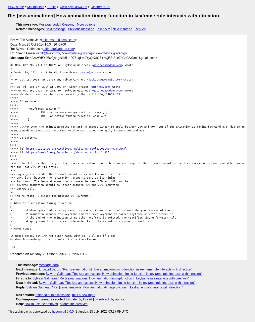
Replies (140, 29)
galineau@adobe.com (58, 49)
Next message (55, 29)
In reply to (103, 29)
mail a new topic (83, 295)
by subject (101, 299)
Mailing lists (35, 7)
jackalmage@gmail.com (58, 40)
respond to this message (52, 295)
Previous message (81, 29)
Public (51, 7)
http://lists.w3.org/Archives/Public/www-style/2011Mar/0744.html (76, 148)
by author (117, 299)
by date (71, 299)
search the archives (73, 304)
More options (86, 24)
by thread (85, 299)
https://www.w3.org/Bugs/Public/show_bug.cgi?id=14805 (67, 152)
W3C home (16, 7)
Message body (49, 24)
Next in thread (122, 29)
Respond (68, 24)
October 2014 (100, 7)
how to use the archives (41, 304)
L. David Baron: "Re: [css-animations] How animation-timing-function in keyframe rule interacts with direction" (115, 269)
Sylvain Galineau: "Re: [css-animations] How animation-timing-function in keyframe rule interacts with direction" (124, 273)
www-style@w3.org (73, 7)
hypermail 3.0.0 (63, 311)
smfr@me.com (48, 53)
